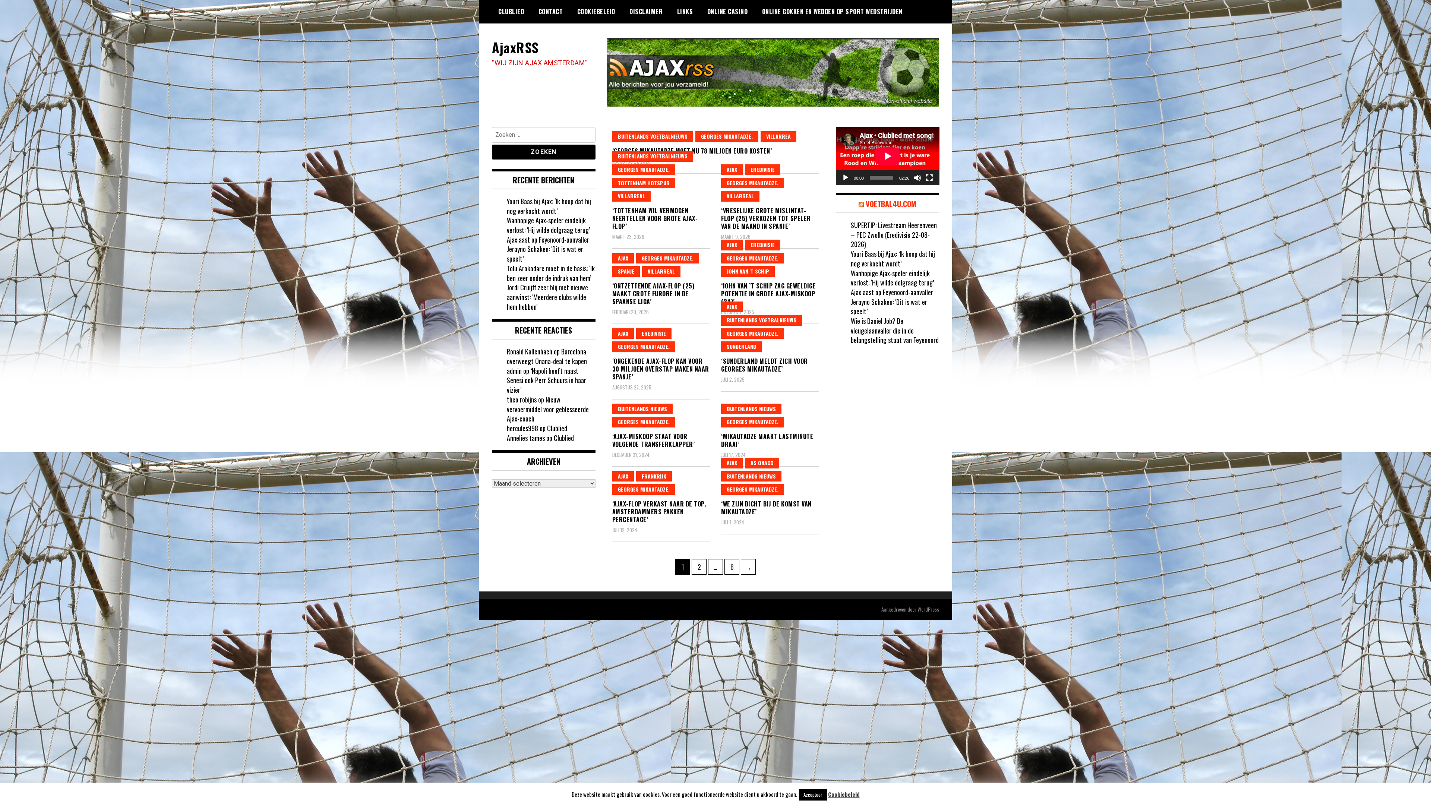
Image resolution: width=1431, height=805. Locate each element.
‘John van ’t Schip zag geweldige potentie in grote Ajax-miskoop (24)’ (768, 293)
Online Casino (727, 11)
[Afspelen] (845, 177)
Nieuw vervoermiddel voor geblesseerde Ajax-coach (548, 409)
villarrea (778, 136)
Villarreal (631, 196)
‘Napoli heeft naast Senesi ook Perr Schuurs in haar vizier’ (546, 380)
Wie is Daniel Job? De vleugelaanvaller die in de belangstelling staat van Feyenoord (895, 330)
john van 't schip (748, 271)
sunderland (741, 346)
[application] (887, 156)
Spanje (626, 271)
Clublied (511, 11)
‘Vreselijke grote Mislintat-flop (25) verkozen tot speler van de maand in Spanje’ (766, 218)
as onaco (762, 463)
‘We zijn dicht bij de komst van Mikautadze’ (766, 507)
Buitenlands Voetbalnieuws (653, 136)
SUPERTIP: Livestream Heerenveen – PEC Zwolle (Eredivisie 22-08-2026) (894, 234)
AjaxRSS (515, 47)
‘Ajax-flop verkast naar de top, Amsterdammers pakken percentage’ (659, 511)
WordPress (928, 609)
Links (685, 11)
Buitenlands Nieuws (642, 409)
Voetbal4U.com (891, 203)
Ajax (732, 169)
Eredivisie (763, 169)
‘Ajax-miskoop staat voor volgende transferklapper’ (653, 440)
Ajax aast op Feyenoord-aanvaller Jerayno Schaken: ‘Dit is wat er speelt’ (548, 249)
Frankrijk (654, 476)
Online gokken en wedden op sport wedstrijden (832, 11)
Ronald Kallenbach (529, 351)
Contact (550, 11)
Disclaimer (646, 11)
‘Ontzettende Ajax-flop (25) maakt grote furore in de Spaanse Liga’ (653, 293)
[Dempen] (917, 177)
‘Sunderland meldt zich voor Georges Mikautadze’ (764, 365)
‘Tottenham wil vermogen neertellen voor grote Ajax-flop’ (655, 218)
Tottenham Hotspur (644, 183)
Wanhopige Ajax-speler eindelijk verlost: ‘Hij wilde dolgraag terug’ (548, 225)
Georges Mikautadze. (727, 136)
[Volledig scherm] (929, 177)
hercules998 (522, 428)
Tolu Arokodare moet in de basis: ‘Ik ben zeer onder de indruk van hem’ (551, 273)
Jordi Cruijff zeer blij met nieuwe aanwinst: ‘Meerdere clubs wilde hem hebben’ (547, 296)
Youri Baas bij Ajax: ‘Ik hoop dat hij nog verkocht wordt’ (549, 206)
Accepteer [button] (812, 794)
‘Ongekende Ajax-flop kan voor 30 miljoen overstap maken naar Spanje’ (660, 369)
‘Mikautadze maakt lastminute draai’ (767, 440)
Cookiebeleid (596, 11)
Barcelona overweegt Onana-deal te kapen (547, 356)
